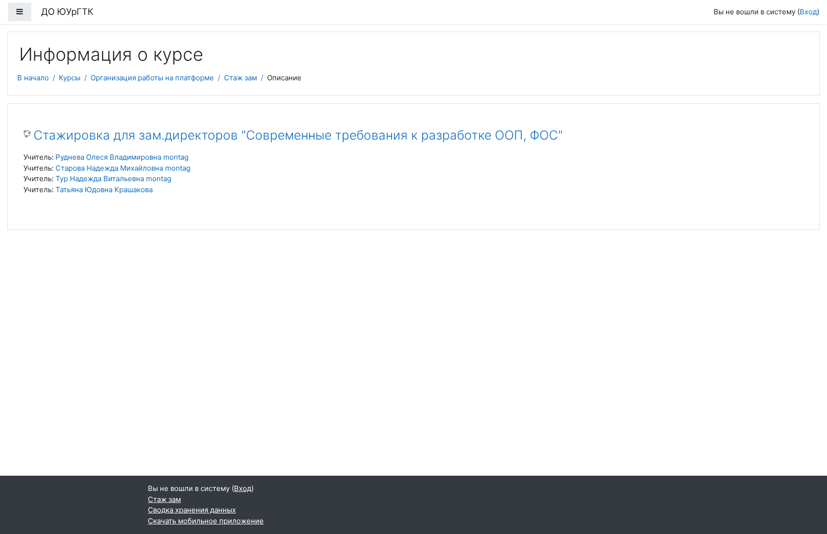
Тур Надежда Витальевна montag (113, 178)
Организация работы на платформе (152, 77)
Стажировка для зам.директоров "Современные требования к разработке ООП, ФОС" (298, 135)
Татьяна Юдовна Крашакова (104, 189)
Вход (808, 11)
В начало (33, 77)
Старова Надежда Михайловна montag (123, 168)
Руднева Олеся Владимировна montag (122, 157)
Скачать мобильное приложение (206, 520)
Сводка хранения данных (192, 509)
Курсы (69, 77)
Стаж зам (240, 77)
